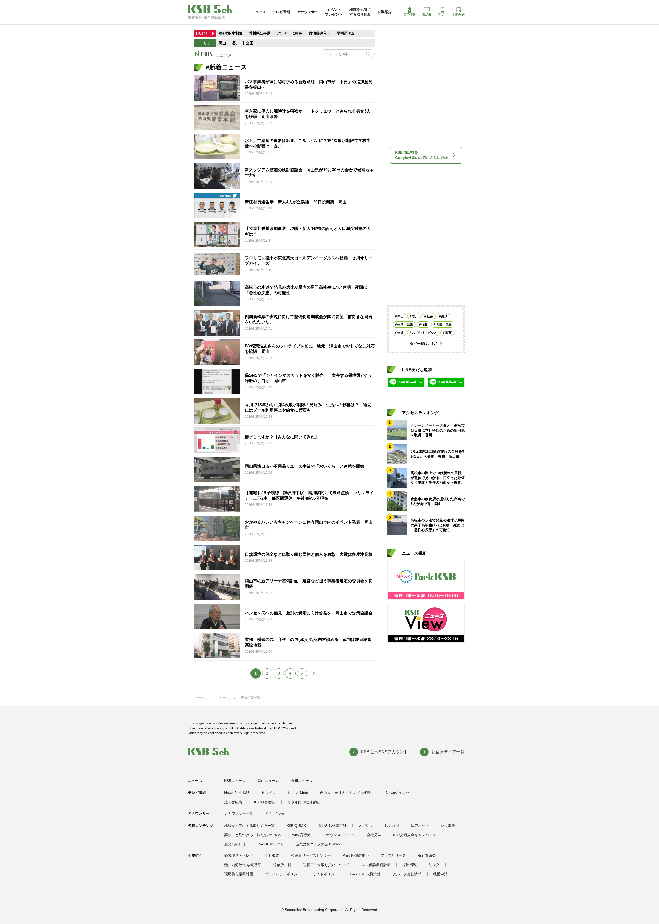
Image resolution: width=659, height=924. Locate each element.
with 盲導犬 (301, 835)
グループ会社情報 (407, 874)
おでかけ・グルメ (424, 333)
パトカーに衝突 (289, 33)
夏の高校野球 (235, 844)
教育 (448, 333)
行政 (424, 324)
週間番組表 (233, 802)
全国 (249, 43)
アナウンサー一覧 (238, 813)
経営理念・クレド (238, 855)
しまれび (392, 826)
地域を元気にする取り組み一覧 (249, 826)
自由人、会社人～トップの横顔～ (347, 793)
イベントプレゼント (334, 11)
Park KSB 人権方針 (365, 874)
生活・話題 (405, 324)
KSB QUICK (296, 826)
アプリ (442, 14)
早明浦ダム (346, 33)
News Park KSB (237, 793)
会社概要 (272, 855)
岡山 (222, 43)
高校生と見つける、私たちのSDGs (252, 835)
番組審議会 (427, 855)
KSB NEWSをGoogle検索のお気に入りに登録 (421, 155)
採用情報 (409, 14)
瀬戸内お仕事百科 (332, 826)
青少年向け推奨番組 (303, 802)
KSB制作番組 (264, 802)
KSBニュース (235, 780)
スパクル (365, 826)
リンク (434, 865)
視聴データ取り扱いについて (326, 865)
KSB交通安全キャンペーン (414, 835)
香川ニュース (302, 780)
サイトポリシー (325, 874)
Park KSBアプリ (271, 844)
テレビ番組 (281, 12)
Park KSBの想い (356, 855)
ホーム (199, 698)
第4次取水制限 (230, 33)
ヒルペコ (269, 793)
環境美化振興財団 (238, 874)
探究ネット (420, 826)
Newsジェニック (399, 793)
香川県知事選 (260, 33)
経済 (444, 316)
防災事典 (448, 826)
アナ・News (275, 813)
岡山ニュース (268, 780)
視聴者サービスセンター (311, 855)
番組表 (426, 14)
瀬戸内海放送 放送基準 (242, 865)
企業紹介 (384, 12)
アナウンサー (307, 12)
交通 (400, 333)
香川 (236, 43)
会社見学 (374, 835)
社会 (430, 316)
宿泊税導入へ (319, 33)
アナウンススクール (339, 835)
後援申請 (440, 874)
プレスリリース (393, 855)
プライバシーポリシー (283, 874)
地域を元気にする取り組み (360, 11)
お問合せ (458, 14)
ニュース (259, 12)
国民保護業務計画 (376, 865)
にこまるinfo (298, 793)
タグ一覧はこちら (424, 343)
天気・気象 (444, 324)
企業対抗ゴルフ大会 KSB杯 (318, 844)
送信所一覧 (282, 865)
